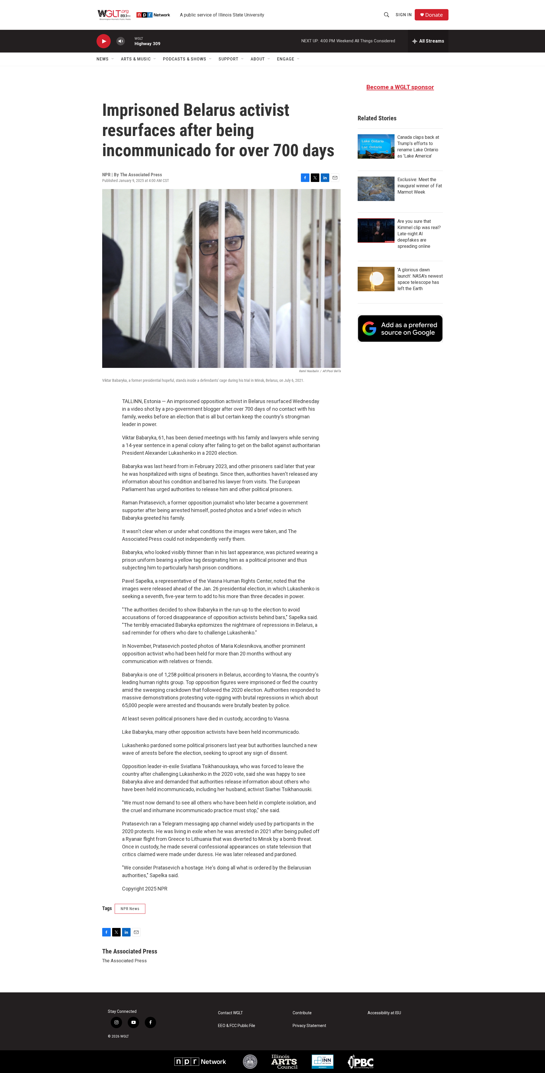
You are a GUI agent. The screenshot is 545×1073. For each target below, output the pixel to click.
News (103, 59)
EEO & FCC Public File (236, 1026)
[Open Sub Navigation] (113, 59)
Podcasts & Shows (184, 59)
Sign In (404, 14)
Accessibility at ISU (384, 1013)
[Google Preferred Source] (400, 328)
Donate (434, 15)
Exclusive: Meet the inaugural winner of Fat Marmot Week (419, 186)
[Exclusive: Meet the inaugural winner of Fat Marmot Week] (376, 189)
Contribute (302, 1013)
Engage (285, 59)
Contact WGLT (230, 1013)
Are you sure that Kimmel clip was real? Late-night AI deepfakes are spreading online (419, 234)
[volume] (120, 41)
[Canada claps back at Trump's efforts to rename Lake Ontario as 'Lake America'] (376, 146)
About (258, 59)
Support (228, 59)
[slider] (130, 41)
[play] (103, 41)
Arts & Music (136, 59)
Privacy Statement (309, 1026)
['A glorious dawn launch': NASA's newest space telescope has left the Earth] (376, 279)
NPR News (130, 908)
